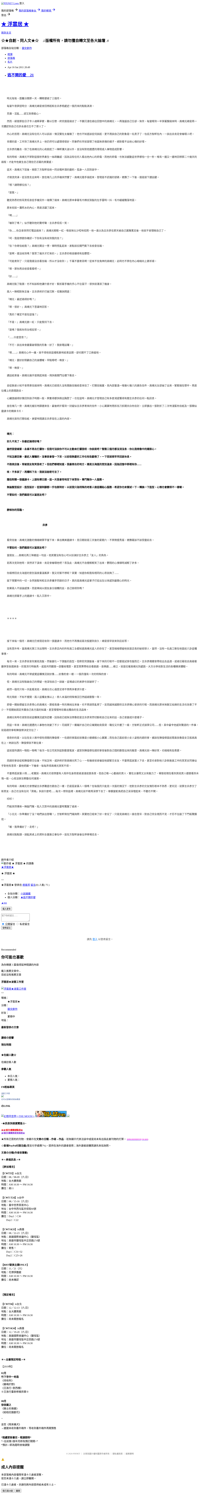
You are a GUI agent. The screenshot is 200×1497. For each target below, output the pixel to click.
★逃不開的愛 (28, 897)
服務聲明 (130, 1454)
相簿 (10, 54)
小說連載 (26, 893)
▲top (4, 902)
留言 (33, 885)
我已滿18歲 (7, 1491)
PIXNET (76, 1454)
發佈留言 (6, 928)
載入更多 (6, 909)
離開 (18, 1491)
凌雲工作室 (5, 1093)
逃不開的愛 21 (21, 75)
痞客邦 (26, 885)
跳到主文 (6, 32)
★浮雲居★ (7, 867)
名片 (10, 62)
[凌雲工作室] (2, 1096)
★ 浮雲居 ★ (15, 24)
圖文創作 (27, 48)
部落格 (11, 58)
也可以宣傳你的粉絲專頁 (10, 1099)
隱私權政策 (117, 1454)
